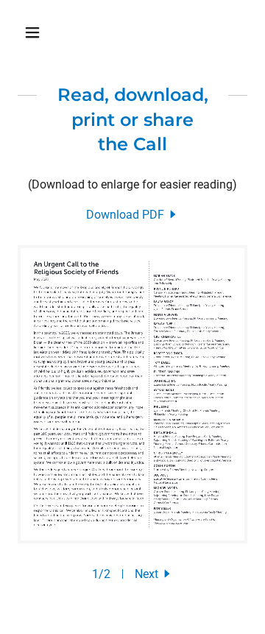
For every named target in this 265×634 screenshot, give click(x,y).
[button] (35, 32)
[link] (132, 215)
